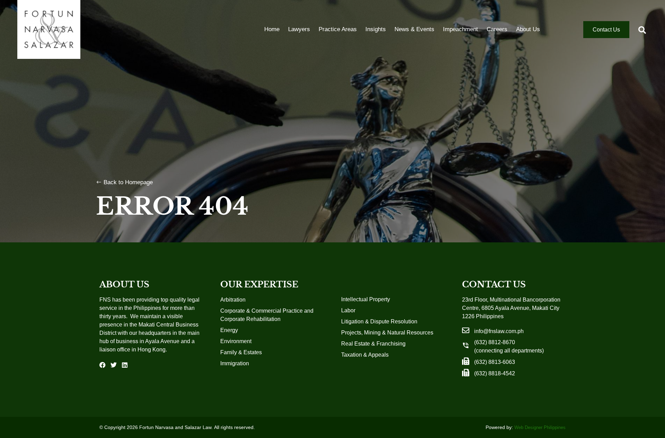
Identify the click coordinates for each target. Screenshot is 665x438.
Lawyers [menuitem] (299, 29)
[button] (642, 30)
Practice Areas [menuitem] (338, 29)
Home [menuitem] (272, 29)
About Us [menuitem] (528, 29)
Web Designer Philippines (540, 427)
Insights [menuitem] (375, 29)
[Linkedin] (125, 365)
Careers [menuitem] (497, 29)
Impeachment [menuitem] (460, 29)
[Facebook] (102, 365)
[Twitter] (113, 365)
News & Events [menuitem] (414, 29)
